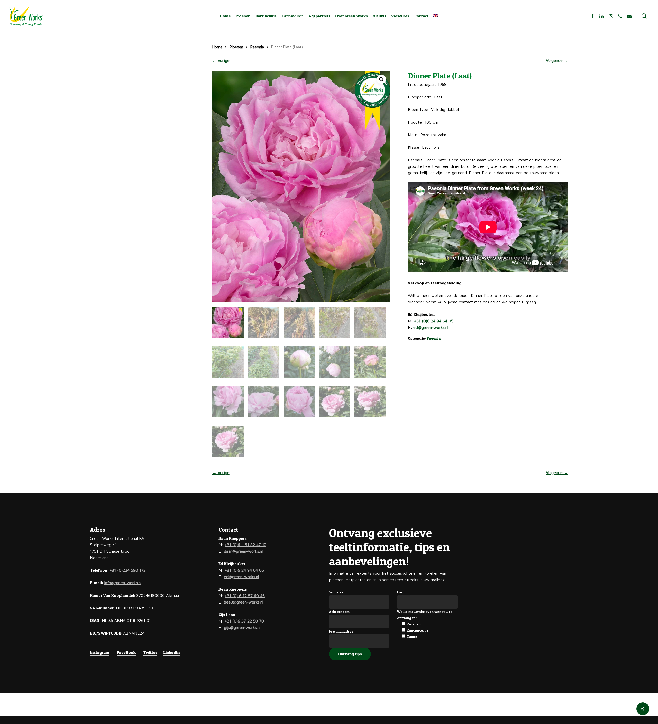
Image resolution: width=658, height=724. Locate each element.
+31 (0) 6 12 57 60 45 (245, 595)
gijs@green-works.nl (242, 627)
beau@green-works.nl (243, 602)
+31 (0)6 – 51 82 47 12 (245, 544)
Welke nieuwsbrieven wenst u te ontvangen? (424, 614)
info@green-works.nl (122, 582)
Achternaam (339, 611)
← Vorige (221, 60)
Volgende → (557, 60)
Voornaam (337, 592)
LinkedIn (171, 652)
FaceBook (126, 652)
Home (217, 47)
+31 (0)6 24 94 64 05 (433, 321)
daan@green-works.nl (243, 551)
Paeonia (257, 47)
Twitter (150, 652)
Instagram (99, 652)
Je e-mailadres (341, 631)
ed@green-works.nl (430, 327)
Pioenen (236, 47)
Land (401, 592)
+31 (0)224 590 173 (127, 570)
